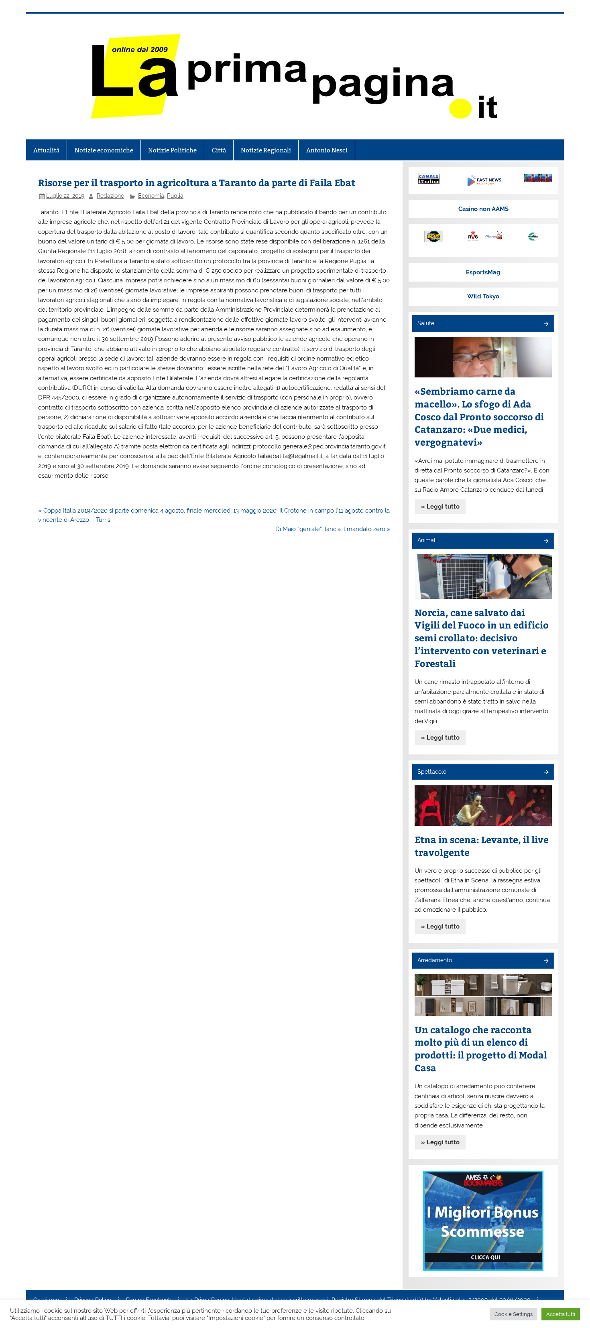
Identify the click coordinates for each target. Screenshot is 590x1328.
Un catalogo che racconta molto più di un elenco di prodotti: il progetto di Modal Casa (481, 1048)
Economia (151, 196)
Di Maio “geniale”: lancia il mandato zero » (333, 529)
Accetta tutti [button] (560, 1314)
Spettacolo (431, 771)
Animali (427, 540)
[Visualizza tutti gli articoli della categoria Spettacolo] (545, 772)
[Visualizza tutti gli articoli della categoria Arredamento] (545, 961)
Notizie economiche (104, 150)
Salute (425, 323)
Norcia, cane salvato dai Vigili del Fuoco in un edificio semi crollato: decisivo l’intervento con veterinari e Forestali (482, 638)
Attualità (46, 150)
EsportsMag (483, 272)
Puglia (175, 196)
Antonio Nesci (327, 150)
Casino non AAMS (483, 209)
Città (219, 150)
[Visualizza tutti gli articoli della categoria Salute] (545, 324)
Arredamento (434, 960)
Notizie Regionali (266, 150)
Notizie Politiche (172, 150)
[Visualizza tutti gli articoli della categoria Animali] (545, 541)
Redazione (110, 196)
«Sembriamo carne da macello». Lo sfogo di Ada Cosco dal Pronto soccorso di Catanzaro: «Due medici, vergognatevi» (479, 416)
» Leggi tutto (440, 506)
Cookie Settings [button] (513, 1314)
